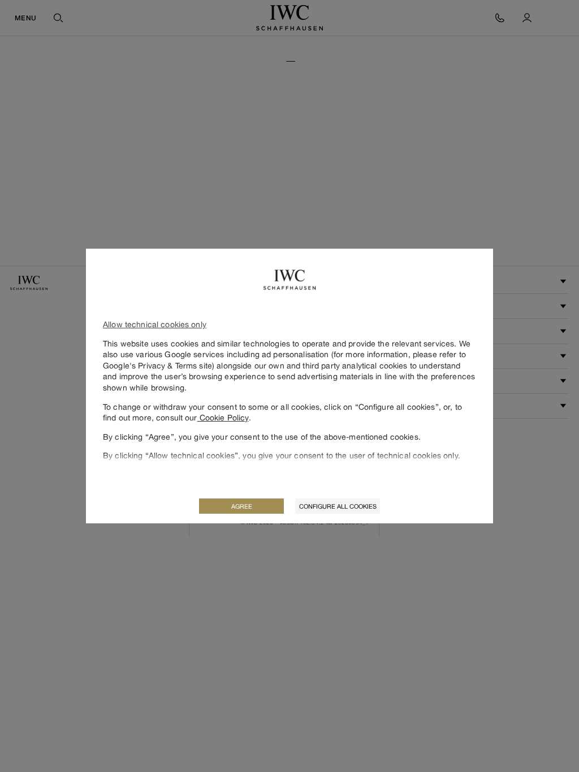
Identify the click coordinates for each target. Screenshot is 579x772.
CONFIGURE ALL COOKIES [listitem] (338, 506)
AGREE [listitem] (241, 506)
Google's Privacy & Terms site (157, 365)
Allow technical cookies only (154, 324)
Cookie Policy (223, 417)
